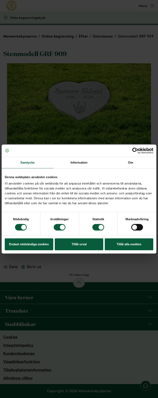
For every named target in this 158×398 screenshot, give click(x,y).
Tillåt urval (79, 244)
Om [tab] (130, 162)
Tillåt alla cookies (129, 244)
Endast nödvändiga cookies (29, 244)
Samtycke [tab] (27, 162)
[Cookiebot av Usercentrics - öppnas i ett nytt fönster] (135, 151)
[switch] (59, 227)
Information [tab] (79, 162)
